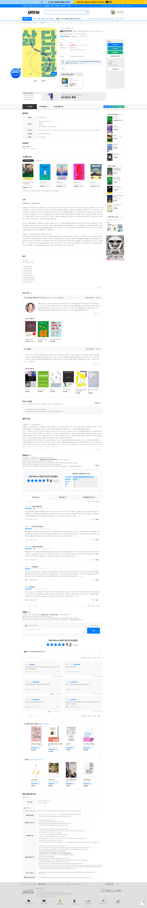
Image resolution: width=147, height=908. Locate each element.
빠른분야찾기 (27, 18)
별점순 (98, 501)
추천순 (93, 501)
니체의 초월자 (42, 182)
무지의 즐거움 (66, 389)
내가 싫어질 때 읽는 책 (56, 339)
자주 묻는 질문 (112, 894)
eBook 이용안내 (117, 61)
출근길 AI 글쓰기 (117, 186)
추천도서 (117, 18)
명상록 (114, 135)
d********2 (94, 694)
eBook (28, 22)
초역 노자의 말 (28, 339)
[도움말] (66, 48)
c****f (36, 508)
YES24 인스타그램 (112, 884)
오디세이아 (71, 82)
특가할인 (111, 18)
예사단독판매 (98, 18)
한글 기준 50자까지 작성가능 (33, 629)
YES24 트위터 (110, 884)
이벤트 (42, 18)
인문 (35, 22)
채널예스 (58, 18)
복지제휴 (73, 884)
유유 (76, 34)
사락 (62, 18)
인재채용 (29, 884)
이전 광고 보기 (122, 14)
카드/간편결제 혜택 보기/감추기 (85, 56)
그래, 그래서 (34, 779)
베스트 (34, 18)
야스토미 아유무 (63, 34)
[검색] (86, 12)
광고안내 (63, 884)
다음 (35, 501)
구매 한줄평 (84, 657)
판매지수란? (87, 36)
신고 (47, 508)
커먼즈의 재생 (41, 389)
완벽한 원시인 (116, 154)
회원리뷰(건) (75, 36)
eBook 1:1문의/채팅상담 (116, 891)
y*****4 (53, 676)
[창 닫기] (80, 74)
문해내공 (115, 126)
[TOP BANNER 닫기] (145, 2)
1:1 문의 (57, 814)
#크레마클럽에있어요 (28, 160)
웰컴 (24, 22)
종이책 (63, 69)
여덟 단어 (115, 144)
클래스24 (72, 18)
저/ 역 (66, 34)
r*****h (94, 676)
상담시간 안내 (120, 894)
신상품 (38, 18)
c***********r (36, 528)
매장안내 (52, 18)
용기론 (52, 389)
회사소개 (24, 884)
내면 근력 (93, 182)
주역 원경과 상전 (117, 204)
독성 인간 (115, 117)
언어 (108, 222)
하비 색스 (27, 389)
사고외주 (68, 744)
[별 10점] (36, 625)
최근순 (89, 501)
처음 (26, 501)
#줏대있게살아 (38, 160)
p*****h (35, 568)
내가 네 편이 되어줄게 (88, 744)
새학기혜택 (91, 18)
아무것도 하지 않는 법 (36, 744)
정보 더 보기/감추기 (70, 36)
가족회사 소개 (119, 884)
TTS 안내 (43, 125)
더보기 (120, 114)
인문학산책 (42, 22)
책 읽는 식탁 (51, 779)
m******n (35, 589)
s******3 (109, 220)
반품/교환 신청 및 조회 (50, 814)
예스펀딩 (66, 18)
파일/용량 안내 (49, 133)
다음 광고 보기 (124, 14)
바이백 (47, 18)
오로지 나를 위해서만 (71, 779)
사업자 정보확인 (68, 893)
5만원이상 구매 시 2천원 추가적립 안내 (85, 50)
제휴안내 (68, 884)
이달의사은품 (105, 18)
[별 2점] (28, 625)
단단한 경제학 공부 (42, 339)
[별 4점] (30, 625)
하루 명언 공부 (87, 779)
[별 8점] (34, 625)
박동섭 (70, 34)
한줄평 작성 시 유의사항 (99, 625)
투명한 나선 (59, 182)
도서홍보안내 (57, 884)
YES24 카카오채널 (106, 884)
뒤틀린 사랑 (76, 182)
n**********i (37, 548)
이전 (28, 501)
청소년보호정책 (50, 884)
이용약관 (34, 884)
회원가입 (106, 5)
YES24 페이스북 (108, 884)
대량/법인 (122, 18)
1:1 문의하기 (104, 894)
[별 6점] (32, 625)
